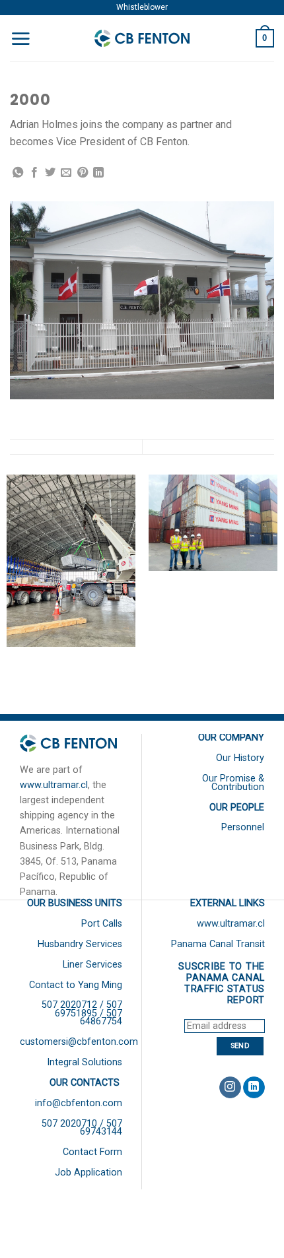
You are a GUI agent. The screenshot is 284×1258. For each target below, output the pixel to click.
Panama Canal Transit (218, 944)
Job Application (88, 1172)
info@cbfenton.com (78, 1103)
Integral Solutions (84, 1062)
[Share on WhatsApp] (18, 173)
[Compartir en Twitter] (50, 173)
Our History (240, 758)
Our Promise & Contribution (233, 782)
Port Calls (101, 923)
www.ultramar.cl (54, 785)
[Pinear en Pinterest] (82, 173)
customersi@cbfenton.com (79, 1041)
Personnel (242, 827)
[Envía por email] (66, 173)
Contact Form (92, 1152)
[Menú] (20, 38)
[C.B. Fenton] (142, 38)
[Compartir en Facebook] (34, 173)
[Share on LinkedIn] (98, 173)
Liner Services (92, 964)
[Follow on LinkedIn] (254, 1087)
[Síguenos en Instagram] (230, 1087)
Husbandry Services (80, 944)
